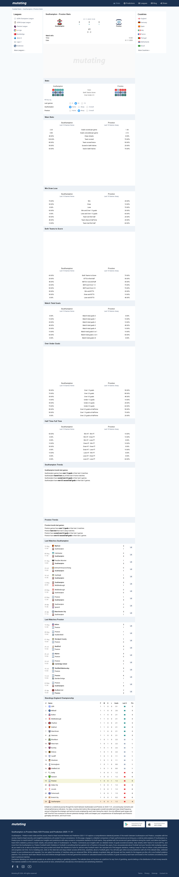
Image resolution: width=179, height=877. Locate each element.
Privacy (147, 873)
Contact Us (163, 873)
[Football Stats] (19, 3)
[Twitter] (19, 866)
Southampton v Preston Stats (33, 9)
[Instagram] (25, 866)
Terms (140, 873)
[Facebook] (14, 866)
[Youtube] (30, 866)
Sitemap (154, 873)
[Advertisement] (89, 61)
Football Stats (16, 9)
